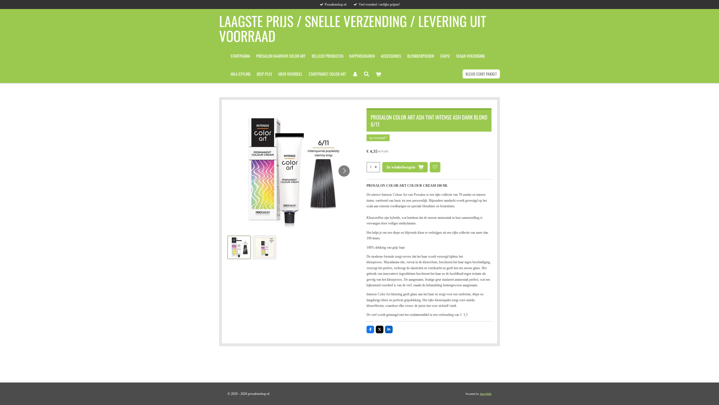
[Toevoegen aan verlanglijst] (435, 167)
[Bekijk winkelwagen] (378, 74)
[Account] (355, 74)
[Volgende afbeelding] (344, 171)
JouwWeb (486, 393)
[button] (239, 247)
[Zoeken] (367, 74)
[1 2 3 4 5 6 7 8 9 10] (373, 167)
